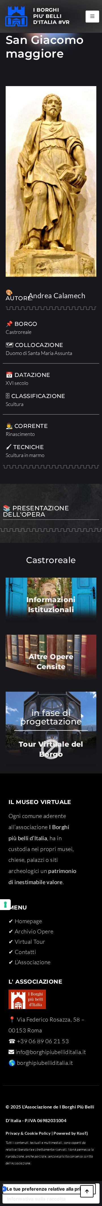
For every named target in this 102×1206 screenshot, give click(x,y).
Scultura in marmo (25, 455)
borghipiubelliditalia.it (45, 1062)
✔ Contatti (22, 951)
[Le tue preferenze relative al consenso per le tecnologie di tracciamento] (5, 904)
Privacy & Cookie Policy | (29, 1133)
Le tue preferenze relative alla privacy (49, 1189)
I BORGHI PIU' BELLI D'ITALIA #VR (51, 16)
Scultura (15, 404)
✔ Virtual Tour (26, 941)
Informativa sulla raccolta (36, 1199)
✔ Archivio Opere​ (30, 931)
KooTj (82, 1133)
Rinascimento (20, 434)
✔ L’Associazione (29, 962)
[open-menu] (92, 17)
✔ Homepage (25, 921)
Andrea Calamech (56, 295)
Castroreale (18, 332)
